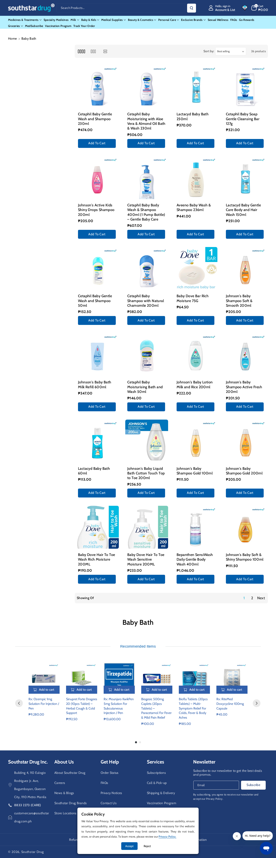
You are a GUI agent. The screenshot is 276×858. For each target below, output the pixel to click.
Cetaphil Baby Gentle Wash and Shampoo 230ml (95, 119)
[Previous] (19, 703)
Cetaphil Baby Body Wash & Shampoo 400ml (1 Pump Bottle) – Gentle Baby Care (146, 212)
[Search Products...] (191, 8)
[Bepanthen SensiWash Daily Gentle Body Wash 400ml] (196, 527)
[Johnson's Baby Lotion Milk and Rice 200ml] (196, 354)
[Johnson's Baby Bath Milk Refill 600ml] (97, 354)
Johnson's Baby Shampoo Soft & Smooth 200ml (239, 301)
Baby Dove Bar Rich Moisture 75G (193, 298)
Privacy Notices (111, 793)
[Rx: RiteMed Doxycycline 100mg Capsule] (232, 678)
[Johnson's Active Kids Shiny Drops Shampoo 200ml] (97, 177)
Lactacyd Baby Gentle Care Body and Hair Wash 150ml (243, 210)
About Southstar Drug (69, 773)
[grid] (81, 51)
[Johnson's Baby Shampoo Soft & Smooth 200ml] (245, 268)
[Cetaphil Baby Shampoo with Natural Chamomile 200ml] (146, 268)
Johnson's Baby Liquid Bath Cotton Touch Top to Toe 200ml (146, 473)
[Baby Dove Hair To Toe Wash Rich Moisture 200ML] (97, 527)
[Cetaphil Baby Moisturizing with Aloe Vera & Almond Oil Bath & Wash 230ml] (146, 86)
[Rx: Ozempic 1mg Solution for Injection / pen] (44, 678)
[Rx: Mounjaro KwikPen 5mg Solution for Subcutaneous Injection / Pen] (119, 678)
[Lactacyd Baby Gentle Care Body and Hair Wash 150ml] (245, 177)
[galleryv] (93, 51)
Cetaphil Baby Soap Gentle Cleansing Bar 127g (242, 119)
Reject (147, 846)
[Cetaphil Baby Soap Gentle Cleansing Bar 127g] (245, 86)
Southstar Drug (32, 852)
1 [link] (244, 598)
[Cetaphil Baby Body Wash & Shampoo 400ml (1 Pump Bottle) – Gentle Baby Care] (146, 177)
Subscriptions (156, 773)
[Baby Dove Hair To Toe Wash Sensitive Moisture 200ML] (146, 527)
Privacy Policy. (214, 798)
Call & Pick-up (157, 783)
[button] (259, 7)
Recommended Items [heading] (138, 646)
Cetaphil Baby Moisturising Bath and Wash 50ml (145, 387)
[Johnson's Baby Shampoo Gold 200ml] (245, 441)
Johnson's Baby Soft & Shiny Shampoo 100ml (244, 557)
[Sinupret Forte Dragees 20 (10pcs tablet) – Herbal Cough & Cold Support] (81, 678)
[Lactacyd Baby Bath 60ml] (97, 441)
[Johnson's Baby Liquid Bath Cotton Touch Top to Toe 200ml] (146, 441)
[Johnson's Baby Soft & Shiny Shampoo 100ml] (245, 527)
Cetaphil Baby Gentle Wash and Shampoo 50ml (95, 301)
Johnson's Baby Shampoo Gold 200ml (244, 470)
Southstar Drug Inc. (28, 762)
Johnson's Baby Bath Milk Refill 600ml (94, 384)
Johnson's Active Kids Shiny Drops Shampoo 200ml (96, 210)
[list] (105, 51)
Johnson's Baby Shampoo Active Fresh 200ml (244, 387)
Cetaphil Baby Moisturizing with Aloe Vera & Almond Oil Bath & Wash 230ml (146, 121)
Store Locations (65, 813)
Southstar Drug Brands (70, 803)
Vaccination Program (161, 803)
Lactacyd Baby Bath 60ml (94, 470)
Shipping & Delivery (161, 793)
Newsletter (204, 762)
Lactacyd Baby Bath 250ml (193, 116)
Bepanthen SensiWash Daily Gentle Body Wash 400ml (195, 559)
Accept (129, 846)
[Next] (256, 703)
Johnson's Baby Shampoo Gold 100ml (195, 470)
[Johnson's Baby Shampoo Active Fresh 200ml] (245, 354)
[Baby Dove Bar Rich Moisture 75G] (196, 268)
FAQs (104, 783)
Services (155, 762)
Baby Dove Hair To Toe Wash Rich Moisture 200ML (96, 559)
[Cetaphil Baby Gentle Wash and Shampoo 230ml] (97, 86)
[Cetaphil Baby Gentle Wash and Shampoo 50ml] (97, 268)
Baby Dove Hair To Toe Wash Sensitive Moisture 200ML (145, 559)
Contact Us (109, 803)
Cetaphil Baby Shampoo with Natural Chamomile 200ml (145, 301)
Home (12, 38)
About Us (64, 762)
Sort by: (209, 51)
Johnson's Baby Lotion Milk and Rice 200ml (195, 384)
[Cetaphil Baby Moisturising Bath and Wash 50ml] (146, 354)
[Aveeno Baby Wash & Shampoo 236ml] (196, 177)
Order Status (110, 773)
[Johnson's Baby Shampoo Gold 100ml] (196, 441)
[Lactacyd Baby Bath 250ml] (196, 86)
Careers (59, 783)
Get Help (110, 762)
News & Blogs (64, 793)
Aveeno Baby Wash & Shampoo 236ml (194, 207)
